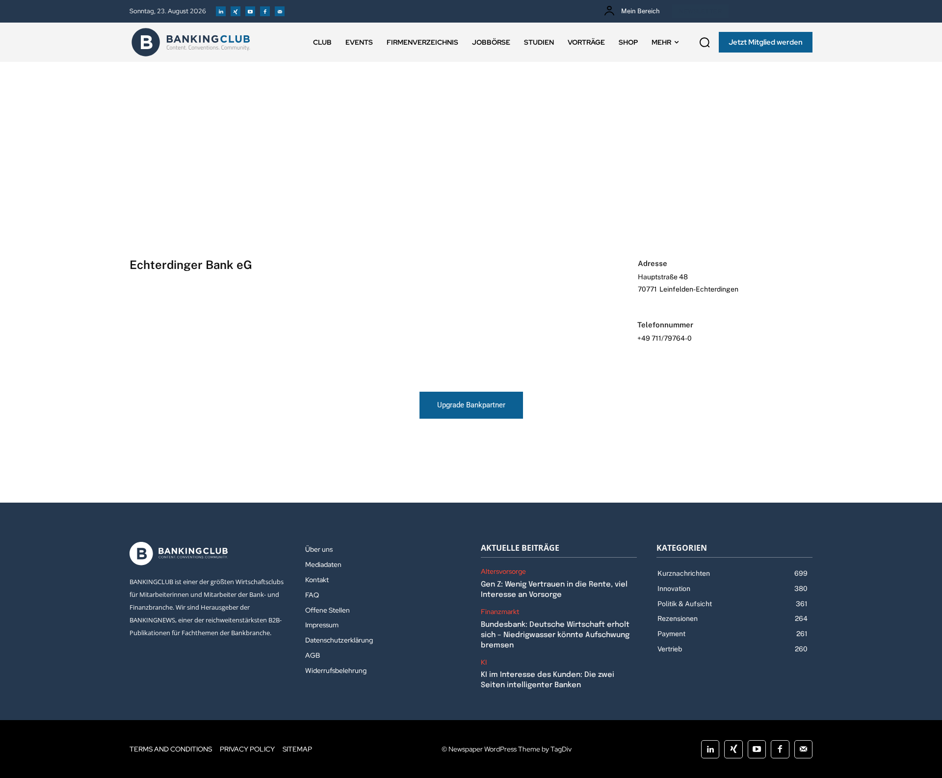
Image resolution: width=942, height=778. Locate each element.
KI (484, 662)
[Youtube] (250, 11)
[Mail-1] (280, 11)
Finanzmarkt (500, 612)
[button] (704, 42)
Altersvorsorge (503, 571)
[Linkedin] (221, 11)
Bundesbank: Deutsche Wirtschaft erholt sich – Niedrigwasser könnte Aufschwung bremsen (555, 635)
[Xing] (235, 11)
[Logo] (191, 42)
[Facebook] (265, 11)
